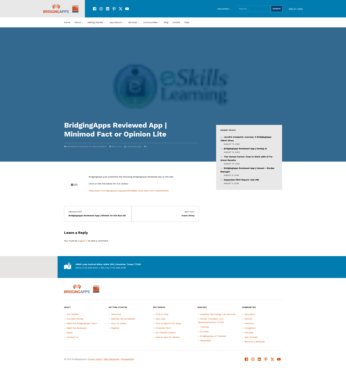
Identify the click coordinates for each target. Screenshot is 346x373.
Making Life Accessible (123, 319)
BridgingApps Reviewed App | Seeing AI (245, 148)
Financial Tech (163, 328)
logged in (82, 240)
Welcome (116, 314)
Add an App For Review (168, 337)
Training (204, 327)
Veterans (249, 323)
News (69, 332)
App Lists (160, 319)
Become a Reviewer (255, 341)
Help (300, 8)
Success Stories (75, 319)
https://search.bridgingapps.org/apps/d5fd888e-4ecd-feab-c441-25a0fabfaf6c (129, 190)
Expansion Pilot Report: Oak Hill (241, 179)
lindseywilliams (134, 147)
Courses (204, 331)
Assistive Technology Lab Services (217, 314)
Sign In (292, 8)
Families (249, 332)
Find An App (162, 314)
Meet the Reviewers (77, 328)
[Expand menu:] (82, 22)
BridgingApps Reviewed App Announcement (87, 147)
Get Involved (251, 337)
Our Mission (73, 314)
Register (115, 328)
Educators (250, 314)
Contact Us (72, 337)
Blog (166, 22)
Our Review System (166, 332)
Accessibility (127, 359)
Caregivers (250, 328)
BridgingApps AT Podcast (213, 336)
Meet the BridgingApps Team (82, 323)
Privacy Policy (95, 359)
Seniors (248, 319)
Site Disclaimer (112, 359)
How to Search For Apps (168, 323)
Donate (176, 22)
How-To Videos (118, 323)
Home (67, 22)
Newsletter (205, 340)
